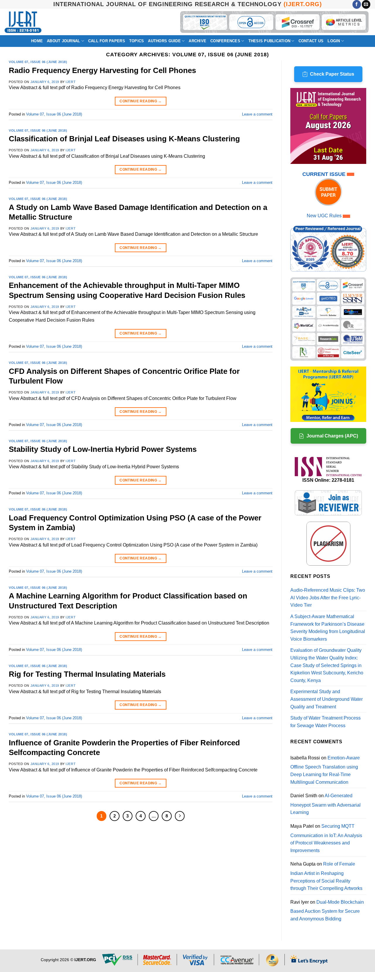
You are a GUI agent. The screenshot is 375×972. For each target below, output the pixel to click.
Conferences (225, 41)
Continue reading (141, 101)
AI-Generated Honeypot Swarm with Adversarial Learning (325, 804)
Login (334, 41)
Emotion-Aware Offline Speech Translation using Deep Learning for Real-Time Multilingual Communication (325, 770)
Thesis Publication (269, 41)
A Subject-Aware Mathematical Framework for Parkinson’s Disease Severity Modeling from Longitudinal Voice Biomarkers (327, 628)
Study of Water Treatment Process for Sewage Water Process (325, 721)
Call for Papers (106, 41)
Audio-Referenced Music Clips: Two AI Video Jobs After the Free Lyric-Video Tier (327, 598)
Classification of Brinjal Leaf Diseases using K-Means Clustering (124, 139)
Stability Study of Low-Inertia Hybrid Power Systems (103, 449)
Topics (136, 41)
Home (37, 41)
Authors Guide (164, 41)
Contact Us (311, 41)
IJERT (71, 82)
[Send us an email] (366, 4)
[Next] (180, 816)
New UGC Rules (324, 215)
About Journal (63, 41)
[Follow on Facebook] (356, 4)
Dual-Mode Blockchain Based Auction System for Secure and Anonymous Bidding (327, 910)
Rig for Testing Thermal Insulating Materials (87, 674)
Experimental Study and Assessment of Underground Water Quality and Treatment (326, 699)
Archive (197, 41)
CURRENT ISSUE (324, 174)
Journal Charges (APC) (332, 435)
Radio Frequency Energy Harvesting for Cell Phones (102, 70)
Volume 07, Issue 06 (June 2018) (38, 62)
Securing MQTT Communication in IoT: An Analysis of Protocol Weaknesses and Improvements (326, 838)
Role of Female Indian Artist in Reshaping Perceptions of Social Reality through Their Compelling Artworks (326, 876)
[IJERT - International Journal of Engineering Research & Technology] (23, 22)
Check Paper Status (332, 74)
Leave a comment (257, 114)
